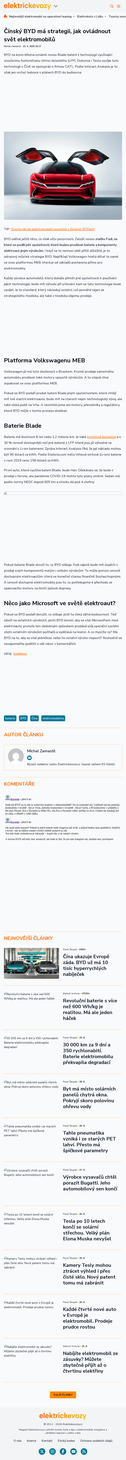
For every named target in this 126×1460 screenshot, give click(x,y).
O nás (17, 1441)
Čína (34, 718)
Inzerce (31, 1441)
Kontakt (47, 1441)
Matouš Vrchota (71, 993)
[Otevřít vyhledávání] (112, 6)
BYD (23, 718)
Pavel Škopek (70, 949)
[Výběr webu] (55, 6)
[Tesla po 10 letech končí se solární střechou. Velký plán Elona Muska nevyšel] (31, 1227)
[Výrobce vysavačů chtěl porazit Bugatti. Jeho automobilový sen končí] (31, 1183)
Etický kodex (66, 1441)
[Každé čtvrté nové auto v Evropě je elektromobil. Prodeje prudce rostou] (31, 1316)
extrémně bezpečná (101, 437)
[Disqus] (63, 834)
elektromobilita (53, 718)
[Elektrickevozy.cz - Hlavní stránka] (27, 6)
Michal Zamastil (12, 46)
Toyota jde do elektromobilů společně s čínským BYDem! (52, 229)
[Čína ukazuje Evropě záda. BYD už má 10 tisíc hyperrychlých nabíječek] (31, 963)
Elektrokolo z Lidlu (90, 16)
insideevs (20, 653)
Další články (63, 1395)
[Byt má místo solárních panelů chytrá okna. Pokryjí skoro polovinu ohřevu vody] (31, 1095)
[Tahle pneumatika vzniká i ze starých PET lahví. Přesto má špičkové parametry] (31, 1139)
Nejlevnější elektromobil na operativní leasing (40, 16)
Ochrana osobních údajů (96, 1441)
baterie (10, 718)
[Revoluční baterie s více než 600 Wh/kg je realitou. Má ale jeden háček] (31, 1007)
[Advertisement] (63, 102)
